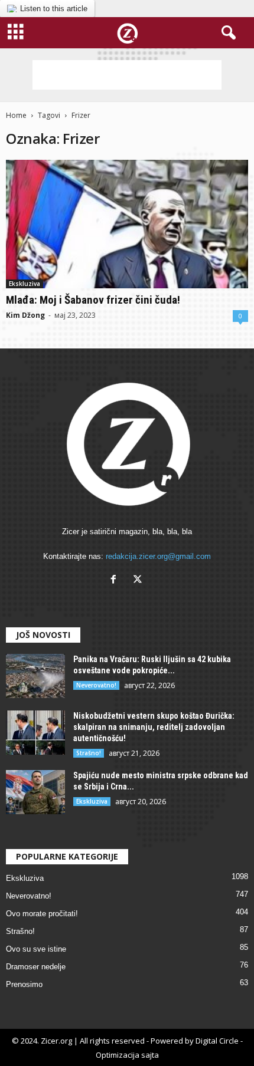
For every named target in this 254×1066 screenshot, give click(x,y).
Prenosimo (24, 984)
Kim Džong (25, 315)
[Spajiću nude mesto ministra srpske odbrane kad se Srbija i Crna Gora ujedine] (35, 792)
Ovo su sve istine (36, 949)
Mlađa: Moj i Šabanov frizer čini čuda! (93, 300)
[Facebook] (116, 580)
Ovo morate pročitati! (42, 913)
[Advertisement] (127, 75)
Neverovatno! (96, 685)
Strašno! (88, 753)
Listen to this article (53, 8)
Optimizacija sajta (127, 1054)
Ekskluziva (24, 283)
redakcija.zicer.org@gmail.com (158, 556)
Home (16, 115)
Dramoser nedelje (36, 966)
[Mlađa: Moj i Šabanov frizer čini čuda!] (127, 224)
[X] (139, 580)
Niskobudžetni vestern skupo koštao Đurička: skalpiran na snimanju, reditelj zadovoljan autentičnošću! (154, 727)
